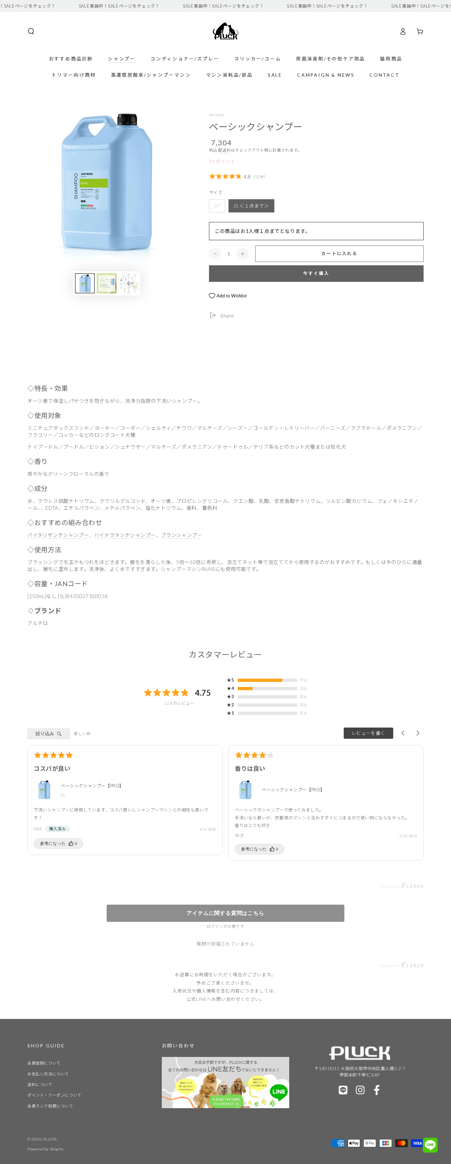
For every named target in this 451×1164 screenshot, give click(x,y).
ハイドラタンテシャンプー (125, 535)
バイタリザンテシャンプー (58, 535)
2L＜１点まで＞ (251, 205)
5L (217, 205)
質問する (225, 913)
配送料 (224, 150)
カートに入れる (339, 253)
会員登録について (44, 1063)
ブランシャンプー (181, 535)
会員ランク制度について (50, 1106)
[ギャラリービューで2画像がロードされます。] (107, 283)
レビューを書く (368, 733)
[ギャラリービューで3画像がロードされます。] (128, 283)
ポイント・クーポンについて (54, 1095)
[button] (31, 31)
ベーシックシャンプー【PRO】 (92, 785)
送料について (39, 1084)
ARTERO (216, 115)
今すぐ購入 (316, 273)
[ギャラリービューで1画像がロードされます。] (85, 283)
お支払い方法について (48, 1073)
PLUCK (50, 1139)
